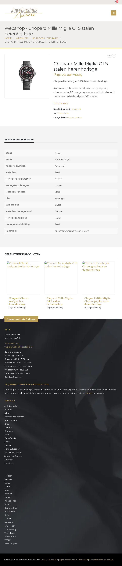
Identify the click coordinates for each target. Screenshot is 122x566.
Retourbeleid (83, 560)
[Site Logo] (23, 12)
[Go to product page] (23, 277)
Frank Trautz (10, 438)
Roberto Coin (11, 508)
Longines (8, 463)
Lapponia (9, 459)
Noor (6, 490)
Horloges (70, 117)
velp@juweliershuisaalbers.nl (18, 347)
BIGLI (6, 424)
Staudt (7, 518)
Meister (8, 476)
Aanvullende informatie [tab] (19, 139)
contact (88, 393)
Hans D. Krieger (11, 449)
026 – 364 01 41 (11, 343)
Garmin (7, 445)
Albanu (7, 413)
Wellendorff (10, 536)
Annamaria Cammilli (14, 416)
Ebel (6, 434)
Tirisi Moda (9, 533)
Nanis (7, 483)
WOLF (7, 540)
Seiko (7, 515)
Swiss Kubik (10, 522)
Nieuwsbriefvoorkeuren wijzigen (101, 560)
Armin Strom (10, 420)
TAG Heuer (9, 526)
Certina (8, 427)
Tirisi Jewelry (10, 529)
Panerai (8, 493)
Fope (7, 441)
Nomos (7, 486)
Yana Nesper (10, 543)
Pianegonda (10, 501)
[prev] (109, 56)
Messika (8, 479)
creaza (44, 560)
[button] (113, 12)
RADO (7, 504)
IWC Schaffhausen (13, 452)
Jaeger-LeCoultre (13, 456)
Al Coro (8, 409)
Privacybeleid (53, 560)
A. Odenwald (10, 406)
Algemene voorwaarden (68, 560)
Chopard (78, 117)
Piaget (7, 497)
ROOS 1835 (9, 511)
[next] (114, 56)
